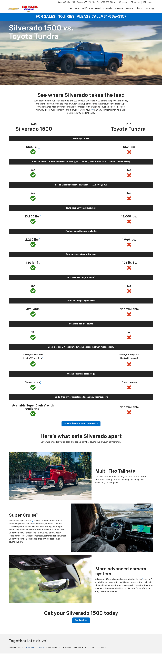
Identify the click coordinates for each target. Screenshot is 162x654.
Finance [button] (119, 8)
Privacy (41, 647)
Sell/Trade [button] (87, 8)
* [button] (100, 107)
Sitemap (34, 647)
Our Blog (149, 8)
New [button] (77, 8)
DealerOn (27, 647)
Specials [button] (107, 8)
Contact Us (81, 620)
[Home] (71, 9)
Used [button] (98, 8)
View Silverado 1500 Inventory (81, 424)
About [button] (139, 8)
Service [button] (129, 8)
